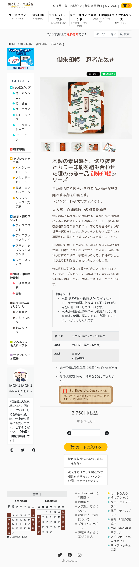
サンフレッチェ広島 (20, 356)
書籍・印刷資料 (100, 18)
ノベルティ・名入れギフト (20, 343)
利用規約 (84, 502)
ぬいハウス (23, 109)
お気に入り (87, 421)
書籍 (19, 293)
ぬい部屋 (21, 103)
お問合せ (76, 6)
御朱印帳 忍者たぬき (50, 44)
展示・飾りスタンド (80, 20)
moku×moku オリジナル (19, 304)
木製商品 (21, 312)
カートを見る (119, 493)
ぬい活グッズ (17, 16)
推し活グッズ (119, 497)
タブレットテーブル (59, 18)
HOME (12, 44)
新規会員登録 (93, 6)
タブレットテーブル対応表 (23, 202)
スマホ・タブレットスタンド (23, 250)
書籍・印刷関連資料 (20, 276)
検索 (126, 34)
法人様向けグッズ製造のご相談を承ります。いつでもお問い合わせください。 (85, 476)
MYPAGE (111, 6)
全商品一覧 (60, 6)
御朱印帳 (38, 16)
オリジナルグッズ (121, 18)
